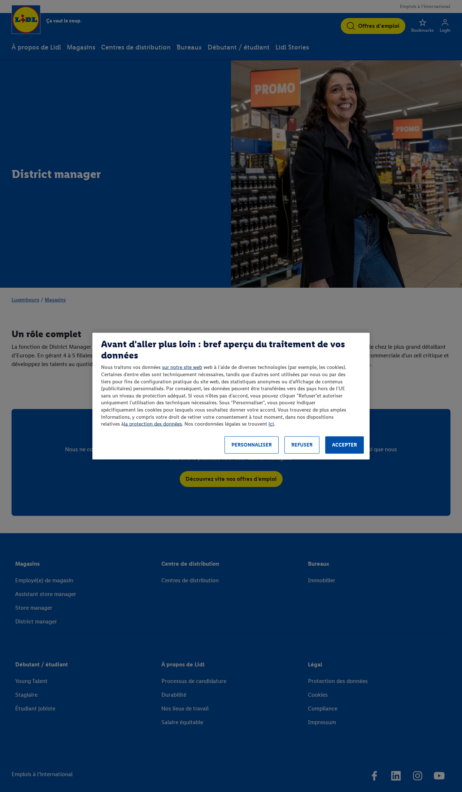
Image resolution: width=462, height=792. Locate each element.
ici (271, 424)
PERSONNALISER (251, 445)
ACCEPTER (344, 445)
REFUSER (302, 445)
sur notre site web (182, 367)
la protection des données (153, 424)
